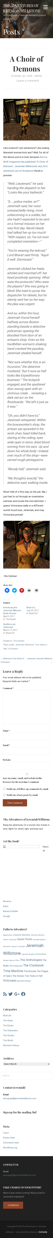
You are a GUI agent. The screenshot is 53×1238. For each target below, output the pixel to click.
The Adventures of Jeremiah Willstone (21, 8)
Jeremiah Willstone (24, 644)
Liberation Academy (28, 954)
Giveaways (13, 940)
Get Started (13, 1205)
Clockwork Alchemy (37, 935)
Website (7, 759)
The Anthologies (31, 960)
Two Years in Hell (33, 976)
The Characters (16, 966)
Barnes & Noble (10, 911)
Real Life (7, 1015)
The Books (8, 1025)
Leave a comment (27, 80)
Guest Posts (24, 939)
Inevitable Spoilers (39, 940)
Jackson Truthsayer (18, 946)
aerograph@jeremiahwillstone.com (19, 1098)
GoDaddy (43, 1232)
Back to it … (31, 607)
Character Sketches (21, 935)
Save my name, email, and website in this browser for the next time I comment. (22, 780)
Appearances (8, 935)
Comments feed (11, 1142)
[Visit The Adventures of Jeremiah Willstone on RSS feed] (5, 995)
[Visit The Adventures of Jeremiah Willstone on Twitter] (10, 995)
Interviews (6, 946)
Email (6, 745)
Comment (8, 688)
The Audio (8, 1020)
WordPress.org (10, 1147)
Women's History (23, 981)
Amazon (7, 901)
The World (8, 1040)
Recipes (6, 960)
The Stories (18, 641)
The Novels (30, 971)
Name (6, 730)
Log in (6, 1133)
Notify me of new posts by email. (22, 795)
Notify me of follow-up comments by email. (27, 788)
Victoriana (13, 648)
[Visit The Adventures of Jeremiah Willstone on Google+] (17, 995)
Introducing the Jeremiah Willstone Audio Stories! (12, 610)
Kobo (5, 906)
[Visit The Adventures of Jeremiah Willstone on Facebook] (23, 995)
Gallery (5, 940)
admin (38, 75)
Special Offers (14, 960)
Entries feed (9, 1138)
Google (6, 916)
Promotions (41, 954)
